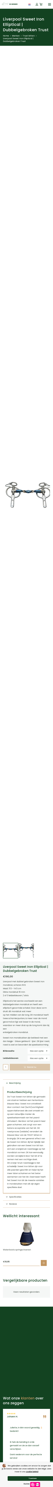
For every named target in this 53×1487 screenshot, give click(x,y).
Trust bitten (29, 35)
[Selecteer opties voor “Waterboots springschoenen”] (44, 1263)
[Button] (36, 4)
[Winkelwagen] (41, 4)
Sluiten (27, 1484)
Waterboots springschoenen (17, 1249)
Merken (16, 35)
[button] (33, 4)
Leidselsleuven (10, 1058)
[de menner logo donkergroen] (10, 4)
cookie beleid (32, 1471)
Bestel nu (31, 1067)
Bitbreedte (8, 1051)
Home (6, 35)
